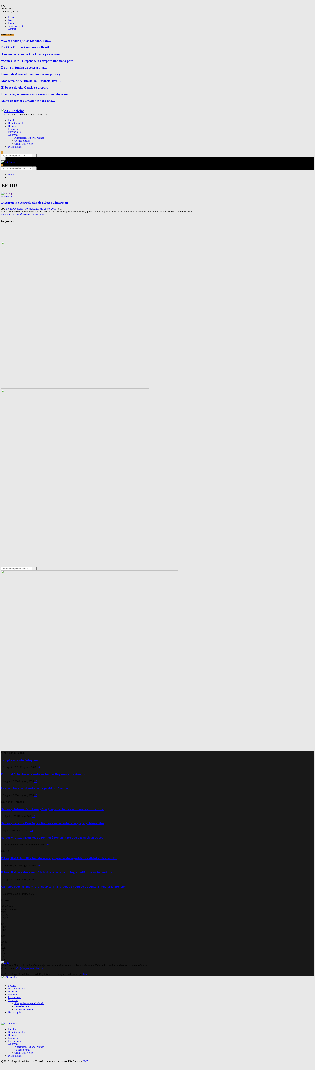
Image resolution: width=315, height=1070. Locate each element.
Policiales (13, 129)
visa (44, 214)
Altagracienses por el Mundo (29, 137)
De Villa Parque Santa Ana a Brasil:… (27, 47)
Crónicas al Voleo (23, 143)
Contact (12, 29)
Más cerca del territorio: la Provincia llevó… (31, 81)
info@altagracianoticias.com (29, 968)
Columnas (13, 134)
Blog (10, 20)
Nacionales (7, 196)
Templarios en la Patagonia (20, 760)
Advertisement (15, 26)
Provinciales (14, 131)
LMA (86, 1061)
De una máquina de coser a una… (24, 67)
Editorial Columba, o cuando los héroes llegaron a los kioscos (43, 774)
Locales (12, 120)
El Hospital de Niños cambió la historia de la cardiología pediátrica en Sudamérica (57, 872)
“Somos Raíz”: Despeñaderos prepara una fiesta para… (38, 61)
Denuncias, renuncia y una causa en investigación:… (36, 94)
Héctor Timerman (32, 214)
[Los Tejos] (7, 193)
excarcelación (16, 214)
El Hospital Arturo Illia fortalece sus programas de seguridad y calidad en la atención (59, 858)
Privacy (12, 23)
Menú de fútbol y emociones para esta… (28, 100)
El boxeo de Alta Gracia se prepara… (26, 87)
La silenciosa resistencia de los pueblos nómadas (35, 788)
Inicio (11, 17)
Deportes (12, 126)
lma (85, 974)
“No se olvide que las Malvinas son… (26, 41)
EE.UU (5, 214)
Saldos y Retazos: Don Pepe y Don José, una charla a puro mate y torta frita (52, 809)
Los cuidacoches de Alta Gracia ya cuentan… (32, 54)
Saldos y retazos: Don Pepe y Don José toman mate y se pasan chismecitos (52, 837)
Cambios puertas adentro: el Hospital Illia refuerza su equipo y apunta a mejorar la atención (63, 886)
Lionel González (14, 208)
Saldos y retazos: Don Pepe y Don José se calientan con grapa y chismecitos (52, 823)
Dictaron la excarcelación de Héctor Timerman (34, 202)
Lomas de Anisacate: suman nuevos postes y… (32, 74)
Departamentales (16, 123)
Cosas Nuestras (22, 140)
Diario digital (14, 146)
